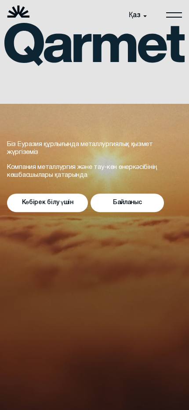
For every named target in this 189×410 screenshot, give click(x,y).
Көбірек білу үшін (47, 203)
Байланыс (127, 203)
